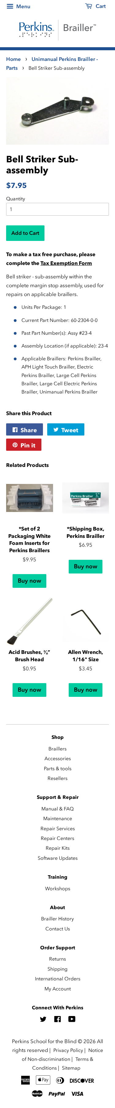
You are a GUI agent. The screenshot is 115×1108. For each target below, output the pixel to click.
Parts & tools (57, 768)
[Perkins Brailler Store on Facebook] (57, 1020)
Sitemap (71, 1068)
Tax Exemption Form (66, 263)
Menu (22, 6)
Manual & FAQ (57, 809)
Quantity (15, 199)
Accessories (57, 758)
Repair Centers (57, 838)
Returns (57, 959)
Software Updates (58, 858)
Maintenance (57, 818)
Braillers (57, 749)
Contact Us (57, 929)
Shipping (57, 969)
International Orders (57, 979)
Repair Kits (58, 848)
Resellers (57, 778)
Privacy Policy (68, 1050)
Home (13, 59)
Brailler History (57, 919)
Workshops (57, 888)
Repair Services (57, 828)
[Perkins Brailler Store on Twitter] (43, 1020)
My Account (57, 989)
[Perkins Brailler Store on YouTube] (71, 1020)
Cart (100, 6)
